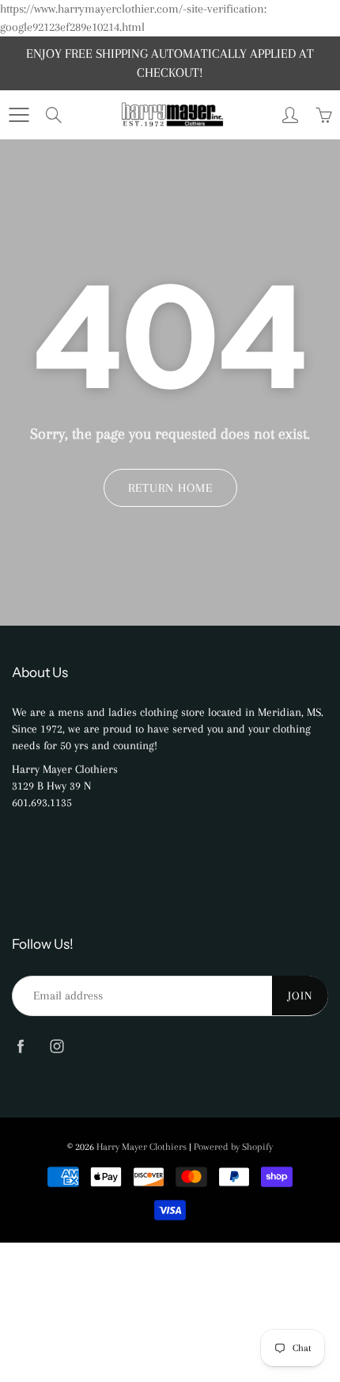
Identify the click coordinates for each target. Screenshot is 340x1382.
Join (300, 995)
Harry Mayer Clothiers (141, 1146)
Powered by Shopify (233, 1146)
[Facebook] (20, 1046)
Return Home (170, 488)
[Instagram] (56, 1046)
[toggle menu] (18, 115)
